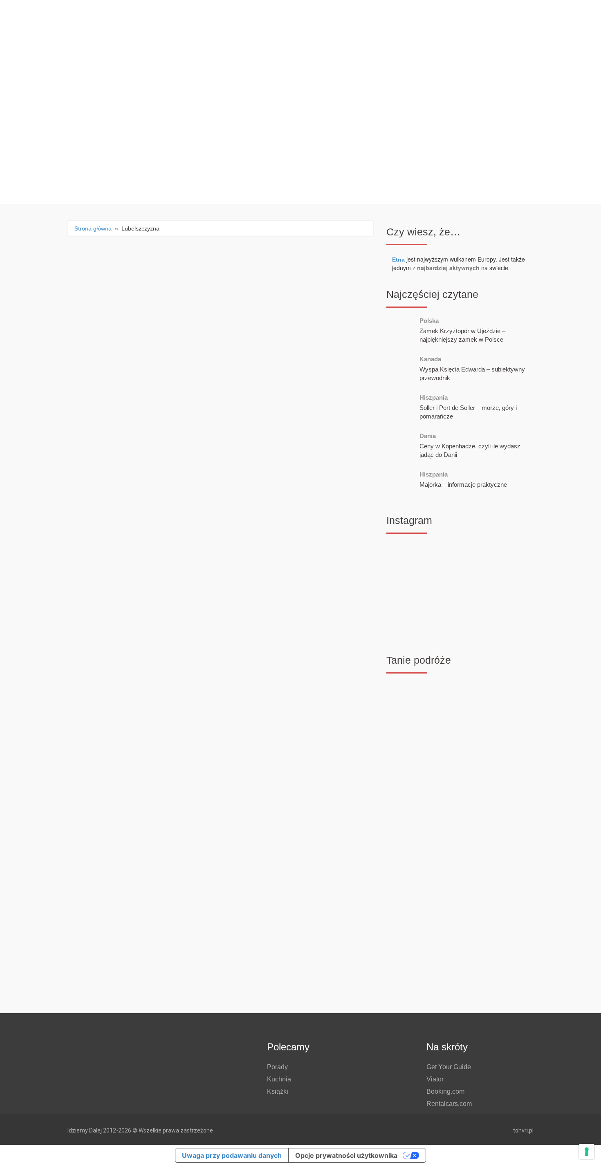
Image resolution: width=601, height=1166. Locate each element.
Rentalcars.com (449, 1103)
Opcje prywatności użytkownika (346, 1155)
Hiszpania (433, 397)
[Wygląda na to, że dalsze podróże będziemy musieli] (460, 618)
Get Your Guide (448, 1066)
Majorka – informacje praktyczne (463, 484)
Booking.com (445, 1091)
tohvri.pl (523, 1130)
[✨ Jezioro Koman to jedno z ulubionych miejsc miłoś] (409, 588)
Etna (398, 259)
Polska (429, 320)
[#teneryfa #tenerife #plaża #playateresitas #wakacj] (409, 558)
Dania (427, 435)
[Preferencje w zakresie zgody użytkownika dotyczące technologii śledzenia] (586, 1151)
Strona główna (93, 228)
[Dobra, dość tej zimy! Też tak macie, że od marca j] (510, 558)
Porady (277, 1066)
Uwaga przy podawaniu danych (232, 1155)
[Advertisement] (460, 939)
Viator (435, 1079)
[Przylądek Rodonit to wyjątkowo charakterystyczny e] (510, 588)
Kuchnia (279, 1079)
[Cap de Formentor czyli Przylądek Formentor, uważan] (460, 558)
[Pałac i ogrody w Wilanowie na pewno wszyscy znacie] (460, 588)
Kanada (430, 359)
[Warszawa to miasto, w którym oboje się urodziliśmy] (409, 618)
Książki (277, 1091)
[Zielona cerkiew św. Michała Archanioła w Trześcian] (510, 618)
